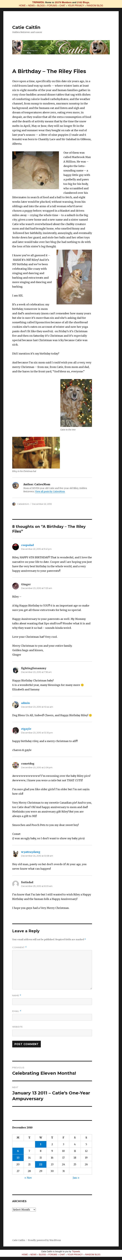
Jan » (76, 1177)
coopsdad (27, 545)
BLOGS (41, 5)
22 (40, 1164)
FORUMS (52, 5)
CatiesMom (23, 504)
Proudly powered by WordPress (44, 1240)
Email (16, 1011)
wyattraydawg (30, 852)
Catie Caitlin (26, 27)
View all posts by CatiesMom (50, 491)
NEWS (31, 5)
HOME (22, 5)
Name (16, 995)
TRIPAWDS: (38, 2)
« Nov (28, 1177)
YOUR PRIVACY (76, 5)
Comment (19, 947)
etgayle (26, 728)
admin (25, 703)
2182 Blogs (83, 2)
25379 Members (63, 2)
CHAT (62, 5)
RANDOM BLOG (95, 5)
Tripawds (76, 1251)
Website (17, 1026)
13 (18, 1157)
